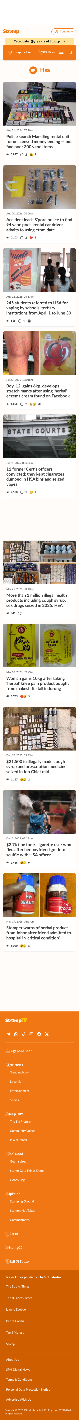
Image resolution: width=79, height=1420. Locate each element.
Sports (14, 1100)
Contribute (66, 31)
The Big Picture (20, 1121)
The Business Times (19, 1298)
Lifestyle (15, 1081)
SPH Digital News (18, 1369)
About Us (12, 1359)
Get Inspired (18, 1161)
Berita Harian (15, 1321)
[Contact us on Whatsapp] (16, 1034)
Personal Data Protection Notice (28, 1389)
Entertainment (19, 1090)
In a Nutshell (18, 1140)
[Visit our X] (47, 1034)
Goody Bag (17, 1180)
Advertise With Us (18, 1399)
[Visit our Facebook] (39, 1034)
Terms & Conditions (19, 1379)
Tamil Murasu (15, 1332)
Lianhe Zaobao (16, 1309)
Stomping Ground (22, 1201)
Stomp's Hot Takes (22, 1210)
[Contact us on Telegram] (8, 1034)
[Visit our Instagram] (31, 1034)
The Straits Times (17, 1286)
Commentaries (20, 1219)
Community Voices (22, 1130)
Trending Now (19, 1072)
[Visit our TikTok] (24, 1034)
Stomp (10, 1344)
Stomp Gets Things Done (27, 1170)
